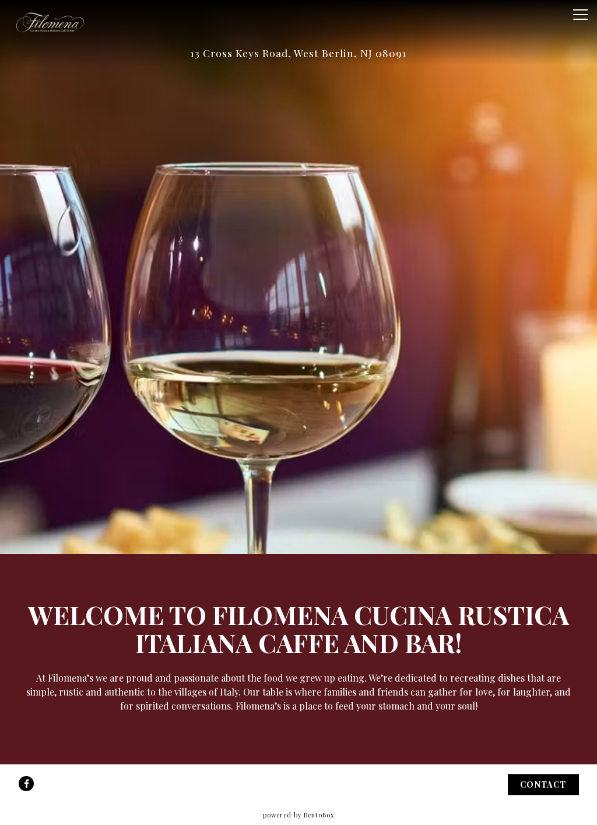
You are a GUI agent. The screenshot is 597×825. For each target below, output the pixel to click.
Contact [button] (543, 784)
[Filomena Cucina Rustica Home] (49, 21)
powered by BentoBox (298, 815)
